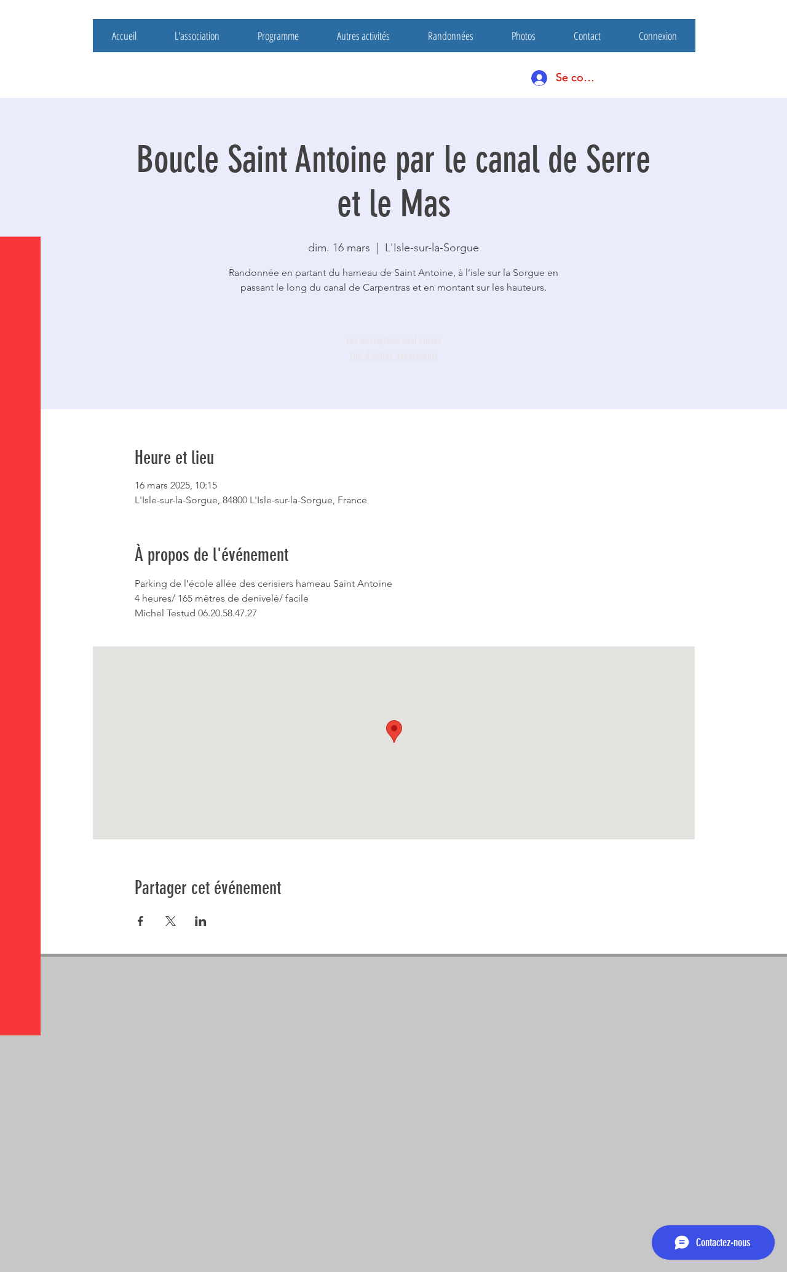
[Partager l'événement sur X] (170, 921)
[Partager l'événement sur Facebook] (140, 921)
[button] (21, 18)
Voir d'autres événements (393, 355)
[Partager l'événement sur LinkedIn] (201, 921)
